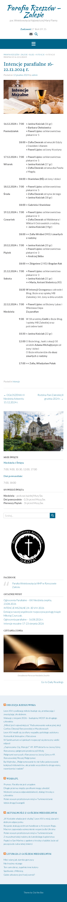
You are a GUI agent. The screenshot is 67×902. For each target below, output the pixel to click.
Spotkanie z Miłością (13, 871)
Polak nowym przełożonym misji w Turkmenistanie (28, 799)
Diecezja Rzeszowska (21, 705)
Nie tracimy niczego (13, 863)
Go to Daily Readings (52, 682)
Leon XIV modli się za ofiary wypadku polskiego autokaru (31, 732)
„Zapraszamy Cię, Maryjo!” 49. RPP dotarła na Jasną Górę (32, 747)
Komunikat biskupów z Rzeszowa (20, 736)
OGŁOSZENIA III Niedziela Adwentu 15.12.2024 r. (14, 398)
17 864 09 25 (39, 29)
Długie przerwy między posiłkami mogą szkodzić (27, 788)
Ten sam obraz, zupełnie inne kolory (21, 867)
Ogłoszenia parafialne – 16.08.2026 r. (23, 619)
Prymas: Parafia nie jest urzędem (19, 784)
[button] (33, 44)
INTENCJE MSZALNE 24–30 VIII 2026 (24, 607)
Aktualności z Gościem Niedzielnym (32, 812)
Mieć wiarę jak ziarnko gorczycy (19, 859)
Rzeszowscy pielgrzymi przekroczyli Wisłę (24, 750)
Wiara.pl (12, 778)
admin (35, 75)
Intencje (16, 381)
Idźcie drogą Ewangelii (14, 802)
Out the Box (38, 892)
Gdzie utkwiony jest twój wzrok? (19, 874)
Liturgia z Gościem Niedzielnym (29, 854)
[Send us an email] (31, 34)
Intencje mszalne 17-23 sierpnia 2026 (24, 623)
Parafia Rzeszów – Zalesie (34, 11)
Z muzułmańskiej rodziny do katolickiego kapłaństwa (29, 836)
